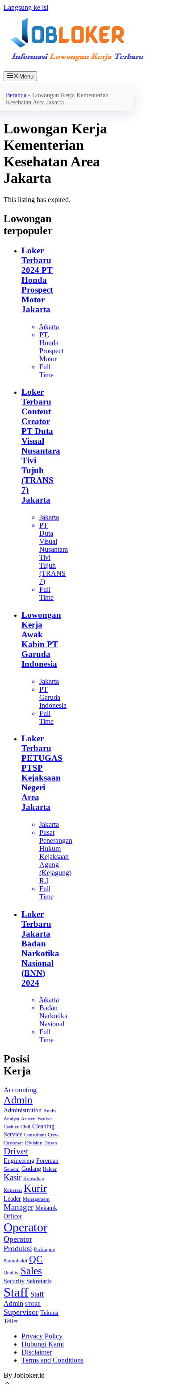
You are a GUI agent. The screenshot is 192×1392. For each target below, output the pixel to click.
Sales (31, 1270)
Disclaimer (36, 1352)
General (12, 1169)
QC (36, 1258)
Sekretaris (38, 1281)
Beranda (16, 95)
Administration (23, 1110)
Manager (18, 1207)
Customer (13, 1142)
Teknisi (49, 1312)
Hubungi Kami (42, 1344)
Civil (25, 1126)
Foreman (47, 1160)
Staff (16, 1292)
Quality (11, 1272)
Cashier (11, 1126)
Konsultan (33, 1178)
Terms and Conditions (52, 1360)
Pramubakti (15, 1260)
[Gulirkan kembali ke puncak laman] (7, 1384)
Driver (16, 1151)
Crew (53, 1134)
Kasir (12, 1177)
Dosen (50, 1142)
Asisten (28, 1118)
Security (14, 1281)
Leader (12, 1198)
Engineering (19, 1160)
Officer (13, 1216)
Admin (18, 1100)
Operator (25, 1227)
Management (36, 1199)
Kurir (35, 1188)
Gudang (31, 1168)
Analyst (11, 1118)
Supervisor (21, 1312)
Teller (11, 1321)
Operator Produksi (18, 1244)
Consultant (35, 1134)
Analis (49, 1110)
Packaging (44, 1249)
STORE (33, 1304)
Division (33, 1142)
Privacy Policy (42, 1336)
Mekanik (46, 1208)
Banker (45, 1118)
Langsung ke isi (26, 7)
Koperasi (13, 1190)
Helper (50, 1169)
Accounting (20, 1090)
